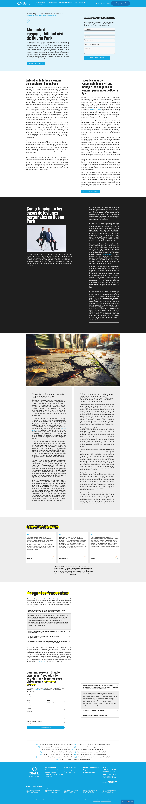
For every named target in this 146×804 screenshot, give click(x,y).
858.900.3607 (72, 792)
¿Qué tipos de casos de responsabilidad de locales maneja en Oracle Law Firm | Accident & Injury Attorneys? (46, 610)
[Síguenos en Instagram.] (113, 782)
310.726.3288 (53, 794)
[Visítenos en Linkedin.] (108, 782)
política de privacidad (82, 800)
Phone (48, 700)
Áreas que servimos (80, 2)
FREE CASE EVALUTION (97, 58)
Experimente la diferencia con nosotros (95, 715)
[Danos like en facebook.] (111, 782)
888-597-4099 (39, 689)
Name (29, 694)
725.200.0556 (110, 792)
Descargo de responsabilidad (103, 800)
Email (29, 700)
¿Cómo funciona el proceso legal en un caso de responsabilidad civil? (43, 637)
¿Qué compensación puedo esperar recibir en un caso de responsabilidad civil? (46, 632)
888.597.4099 (112, 774)
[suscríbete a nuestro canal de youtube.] (116, 782)
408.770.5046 (91, 792)
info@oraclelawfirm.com (109, 777)
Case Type (30, 706)
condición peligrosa (108, 254)
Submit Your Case (46, 727)
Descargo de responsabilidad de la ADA (102, 801)
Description (30, 711)
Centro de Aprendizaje (65, 2)
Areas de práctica (40, 2)
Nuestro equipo (52, 2)
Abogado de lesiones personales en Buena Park (47, 14)
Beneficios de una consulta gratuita (94, 710)
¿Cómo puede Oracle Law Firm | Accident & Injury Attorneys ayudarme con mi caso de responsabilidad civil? (47, 642)
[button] (22, 547)
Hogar (29, 14)
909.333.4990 (34, 792)
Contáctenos (39, 4)
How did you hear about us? (34, 721)
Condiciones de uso (91, 800)
